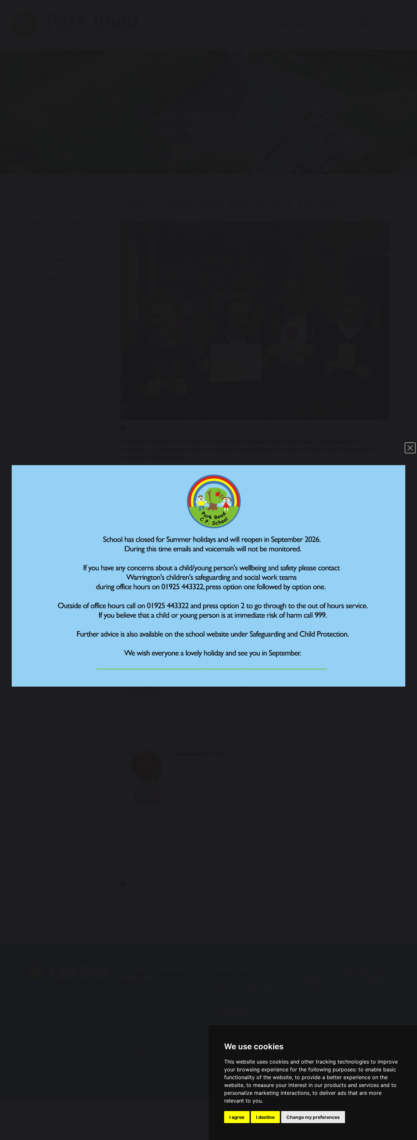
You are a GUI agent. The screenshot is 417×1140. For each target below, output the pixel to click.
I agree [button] (236, 1117)
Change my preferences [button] (313, 1117)
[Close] (410, 447)
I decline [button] (265, 1117)
